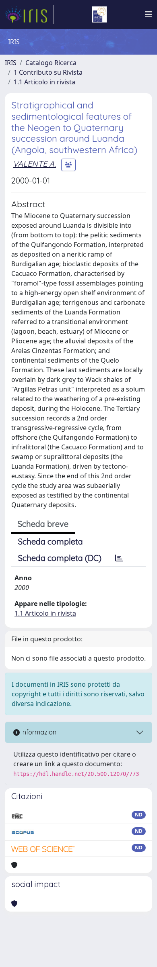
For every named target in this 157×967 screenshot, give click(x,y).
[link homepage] (29, 14)
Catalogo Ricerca (50, 62)
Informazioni (39, 732)
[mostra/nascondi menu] (148, 14)
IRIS (11, 62)
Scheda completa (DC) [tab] (59, 558)
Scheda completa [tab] (50, 542)
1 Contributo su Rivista (48, 72)
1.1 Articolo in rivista (44, 82)
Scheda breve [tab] (43, 524)
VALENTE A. (34, 164)
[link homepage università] (99, 14)
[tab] (119, 558)
